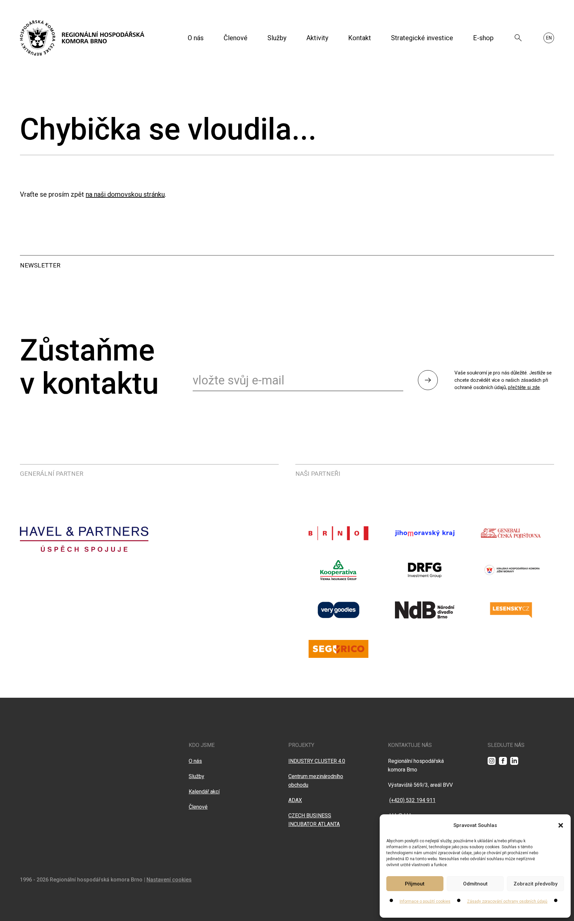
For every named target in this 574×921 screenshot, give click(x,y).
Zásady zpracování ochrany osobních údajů (507, 901)
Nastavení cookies (169, 879)
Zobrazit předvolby (535, 884)
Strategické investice (422, 38)
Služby (276, 38)
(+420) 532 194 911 (412, 800)
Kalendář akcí (204, 791)
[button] (560, 825)
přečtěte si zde (524, 387)
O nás (196, 38)
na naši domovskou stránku (125, 194)
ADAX (295, 800)
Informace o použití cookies (425, 901)
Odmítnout (475, 884)
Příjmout (415, 884)
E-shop (483, 38)
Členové (235, 38)
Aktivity (317, 38)
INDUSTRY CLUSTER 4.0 (316, 761)
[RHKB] (82, 38)
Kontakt (359, 38)
